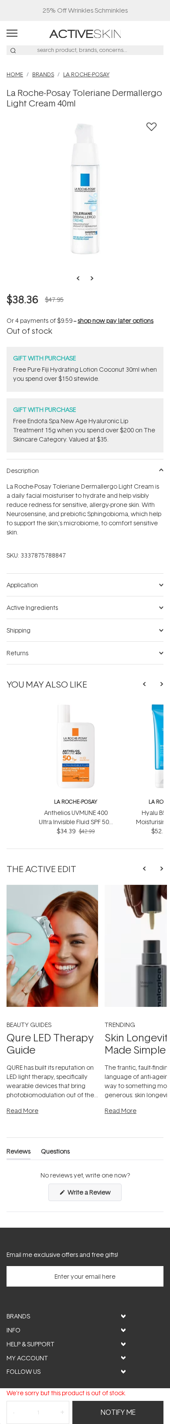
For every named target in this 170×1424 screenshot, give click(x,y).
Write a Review (94, 1194)
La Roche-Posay (75, 801)
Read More (22, 1110)
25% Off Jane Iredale (85, 10)
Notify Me (118, 1412)
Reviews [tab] (19, 1153)
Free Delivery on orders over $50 (85, 10)
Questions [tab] (55, 1153)
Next (89, 278)
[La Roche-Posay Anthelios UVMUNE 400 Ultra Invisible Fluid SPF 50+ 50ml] (75, 708)
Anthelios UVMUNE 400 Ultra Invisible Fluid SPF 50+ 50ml (75, 821)
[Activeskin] (85, 33)
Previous (80, 278)
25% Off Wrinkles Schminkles (85, 10)
